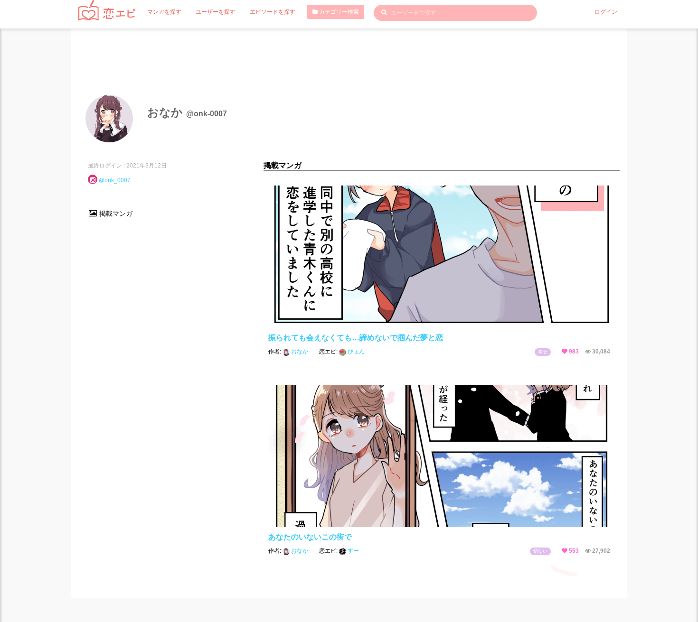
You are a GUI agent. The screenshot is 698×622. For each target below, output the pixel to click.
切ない (540, 551)
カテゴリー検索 (338, 12)
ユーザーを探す (216, 12)
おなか (300, 351)
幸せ (542, 351)
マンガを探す (164, 12)
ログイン (605, 12)
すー (352, 551)
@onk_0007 (115, 180)
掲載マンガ (114, 213)
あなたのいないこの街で (310, 537)
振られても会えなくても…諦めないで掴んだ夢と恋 (355, 338)
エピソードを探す (272, 12)
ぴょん (355, 351)
